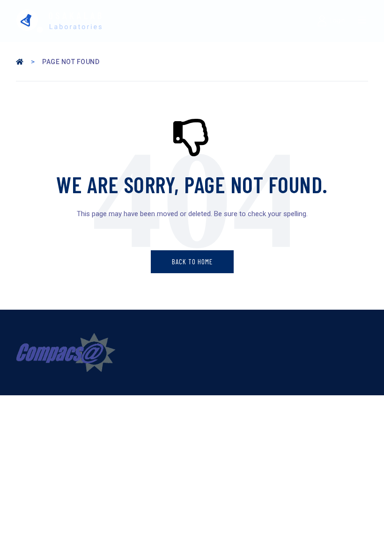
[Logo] (101, 21)
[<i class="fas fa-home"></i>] (20, 62)
